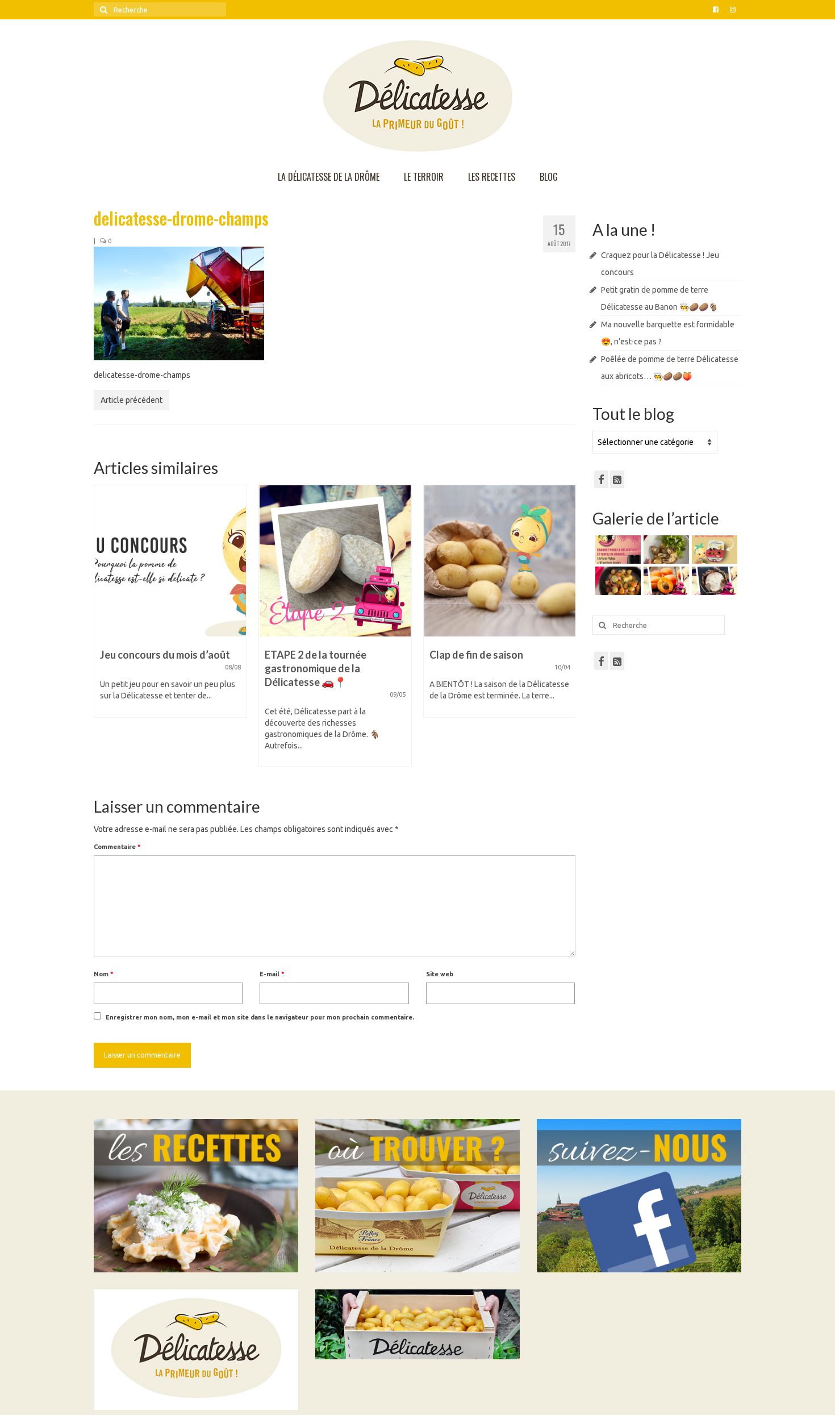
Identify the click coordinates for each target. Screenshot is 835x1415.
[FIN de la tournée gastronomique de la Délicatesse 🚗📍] (665, 581)
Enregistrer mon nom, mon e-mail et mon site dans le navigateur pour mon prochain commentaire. (260, 1017)
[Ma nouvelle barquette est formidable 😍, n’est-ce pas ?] (713, 549)
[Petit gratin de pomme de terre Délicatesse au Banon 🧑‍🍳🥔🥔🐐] (665, 549)
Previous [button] (104, 631)
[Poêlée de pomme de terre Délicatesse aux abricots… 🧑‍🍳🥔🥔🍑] (616, 581)
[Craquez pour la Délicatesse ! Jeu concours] (616, 549)
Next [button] (565, 631)
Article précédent (131, 400)
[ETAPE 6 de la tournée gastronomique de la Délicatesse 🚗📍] (713, 581)
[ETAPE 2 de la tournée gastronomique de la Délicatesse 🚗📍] (183, 560)
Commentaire (117, 846)
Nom (104, 974)
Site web (439, 974)
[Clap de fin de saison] (348, 560)
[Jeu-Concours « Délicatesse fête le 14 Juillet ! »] (512, 560)
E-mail (272, 974)
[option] (183, 631)
